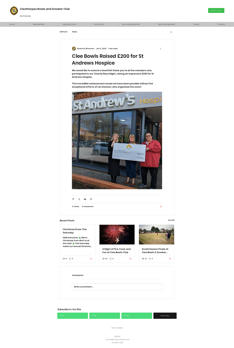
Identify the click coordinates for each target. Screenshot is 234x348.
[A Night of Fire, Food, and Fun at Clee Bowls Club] (117, 234)
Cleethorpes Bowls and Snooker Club (45, 9)
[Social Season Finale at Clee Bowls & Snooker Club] (156, 234)
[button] (38, 24)
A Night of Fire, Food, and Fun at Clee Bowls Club (116, 250)
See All (171, 220)
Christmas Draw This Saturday (75, 231)
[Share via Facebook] (73, 199)
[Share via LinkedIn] (85, 199)
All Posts (63, 32)
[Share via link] (91, 199)
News (74, 32)
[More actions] (160, 48)
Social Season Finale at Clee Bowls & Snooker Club (155, 250)
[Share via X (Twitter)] (79, 199)
